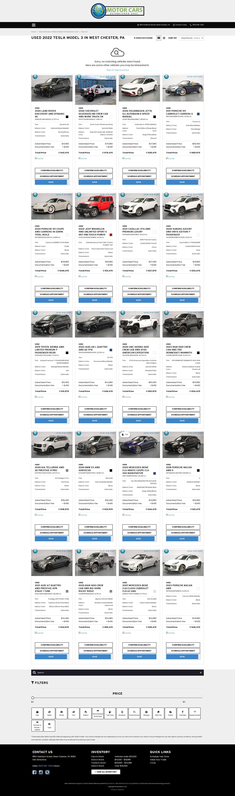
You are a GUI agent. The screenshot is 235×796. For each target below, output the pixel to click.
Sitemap (121, 790)
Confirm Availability (52, 170)
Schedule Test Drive (159, 756)
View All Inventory (107, 772)
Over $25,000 (121, 765)
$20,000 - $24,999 (123, 762)
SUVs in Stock (97, 759)
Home (33, 32)
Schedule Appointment (52, 176)
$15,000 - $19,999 (122, 759)
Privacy (113, 790)
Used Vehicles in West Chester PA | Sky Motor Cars (59, 32)
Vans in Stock (97, 765)
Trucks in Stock (98, 762)
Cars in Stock (97, 756)
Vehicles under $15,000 (125, 756)
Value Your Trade (158, 759)
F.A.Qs (153, 762)
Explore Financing (68, 182)
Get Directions (39, 759)
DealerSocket (127, 783)
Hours (56, 765)
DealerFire (111, 783)
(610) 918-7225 (45, 765)
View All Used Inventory (117, 70)
